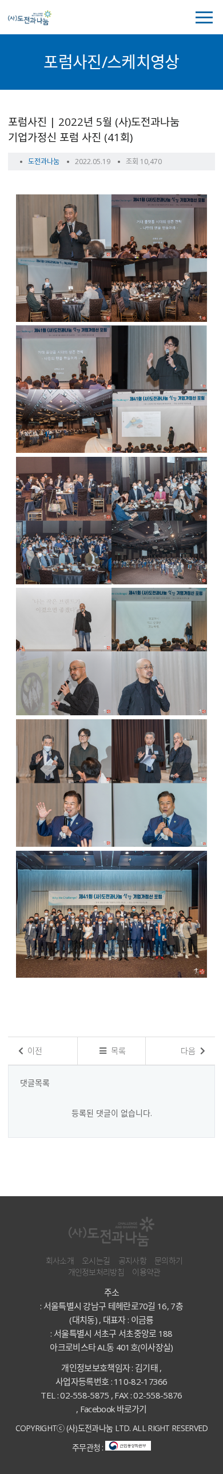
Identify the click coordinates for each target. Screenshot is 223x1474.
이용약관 (146, 1271)
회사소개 (60, 1260)
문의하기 (168, 1260)
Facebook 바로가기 (113, 1409)
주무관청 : (88, 1447)
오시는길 (96, 1260)
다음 (189, 1050)
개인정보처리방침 (96, 1271)
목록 (117, 1050)
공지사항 (132, 1260)
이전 (33, 1050)
